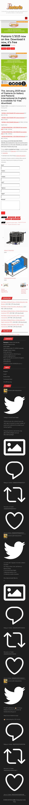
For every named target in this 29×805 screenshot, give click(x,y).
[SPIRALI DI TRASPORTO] (16, 237)
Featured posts (11, 217)
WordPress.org (7, 382)
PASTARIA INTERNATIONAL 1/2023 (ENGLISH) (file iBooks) (13, 136)
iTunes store (13, 151)
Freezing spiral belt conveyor (10, 278)
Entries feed (6, 376)
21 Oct (5, 683)
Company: (3, 176)
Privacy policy (19, 800)
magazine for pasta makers (11, 222)
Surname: (3, 170)
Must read (8, 219)
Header (18, 217)
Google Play (5, 153)
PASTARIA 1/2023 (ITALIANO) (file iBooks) (10, 122)
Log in (5, 374)
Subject (3, 193)
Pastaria (13, 45)
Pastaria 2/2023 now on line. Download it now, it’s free (24, 291)
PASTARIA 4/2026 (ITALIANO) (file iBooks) (12, 307)
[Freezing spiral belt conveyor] (16, 265)
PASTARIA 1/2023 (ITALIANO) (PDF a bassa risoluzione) (13, 117)
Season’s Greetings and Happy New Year (4, 290)
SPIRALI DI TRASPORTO (9, 250)
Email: (2, 182)
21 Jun (5, 393)
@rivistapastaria (16, 390)
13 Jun (5, 538)
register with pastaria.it (21, 155)
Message (3, 199)
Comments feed (7, 379)
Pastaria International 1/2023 (14, 224)
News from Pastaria (16, 219)
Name (2, 165)
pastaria (10, 390)
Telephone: (3, 188)
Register (5, 371)
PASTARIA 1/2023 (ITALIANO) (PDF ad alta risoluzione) (13, 113)
